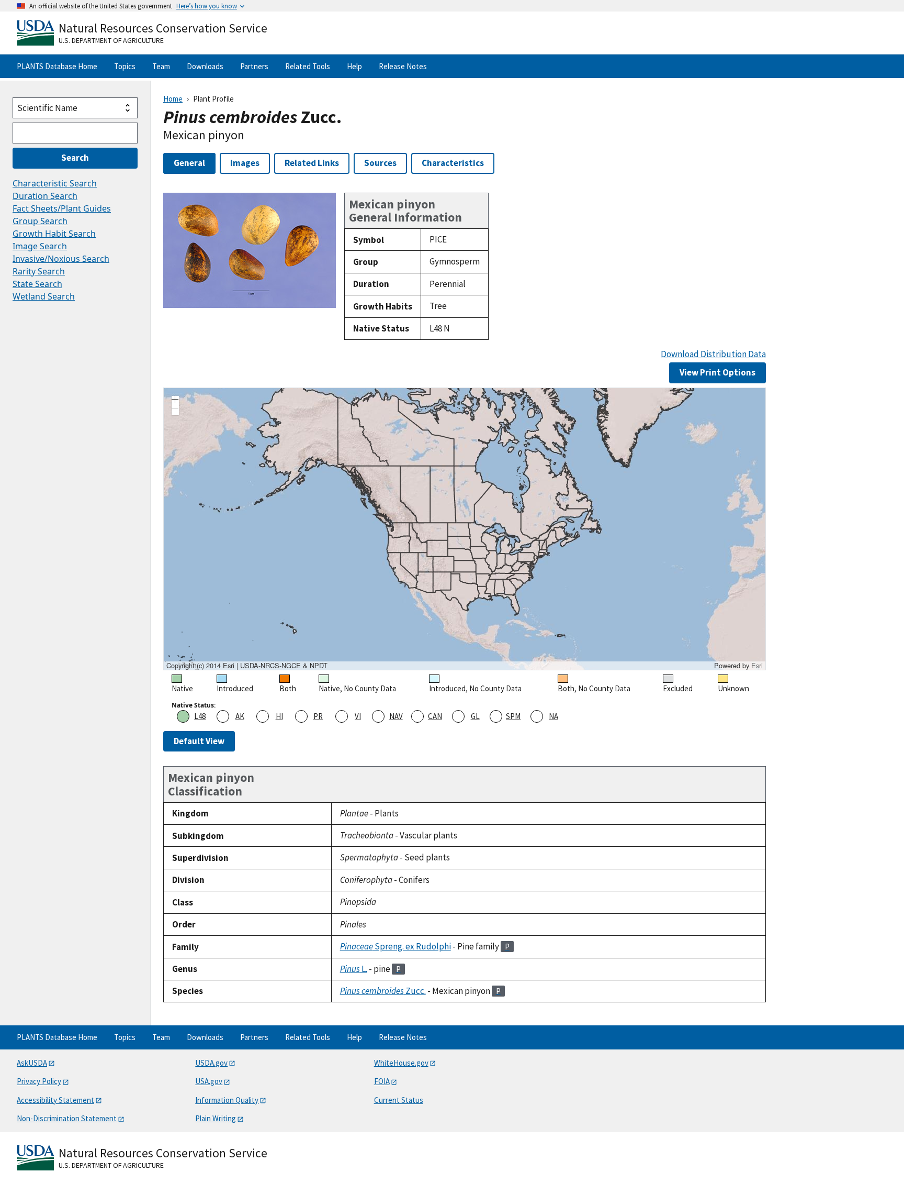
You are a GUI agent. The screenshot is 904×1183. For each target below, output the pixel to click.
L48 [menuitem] (200, 716)
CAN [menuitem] (435, 716)
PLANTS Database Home (57, 66)
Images (244, 163)
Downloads (205, 66)
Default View (199, 741)
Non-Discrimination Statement (67, 1118)
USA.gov (208, 1081)
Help (354, 66)
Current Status (398, 1100)
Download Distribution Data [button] (713, 354)
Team (161, 66)
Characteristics (453, 163)
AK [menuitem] (239, 716)
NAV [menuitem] (396, 716)
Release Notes (403, 66)
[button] (175, 400)
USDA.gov (211, 1063)
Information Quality (226, 1100)
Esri (757, 665)
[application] (464, 529)
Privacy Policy (39, 1081)
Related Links (312, 163)
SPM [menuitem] (513, 716)
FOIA (382, 1081)
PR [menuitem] (318, 716)
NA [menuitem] (553, 716)
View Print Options (717, 372)
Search (75, 157)
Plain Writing (215, 1118)
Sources (380, 163)
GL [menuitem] (475, 716)
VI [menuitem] (358, 716)
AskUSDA (32, 1063)
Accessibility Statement (55, 1100)
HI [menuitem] (279, 716)
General (189, 163)
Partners (254, 66)
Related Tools (307, 66)
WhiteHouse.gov (401, 1063)
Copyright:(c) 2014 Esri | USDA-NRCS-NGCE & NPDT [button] (246, 665)
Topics (124, 66)
